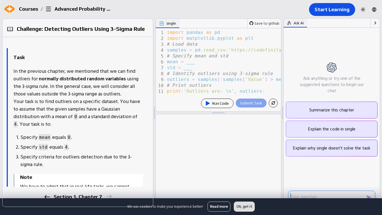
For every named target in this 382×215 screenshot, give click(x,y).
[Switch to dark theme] (363, 9)
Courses (28, 9)
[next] (108, 196)
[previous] (46, 196)
